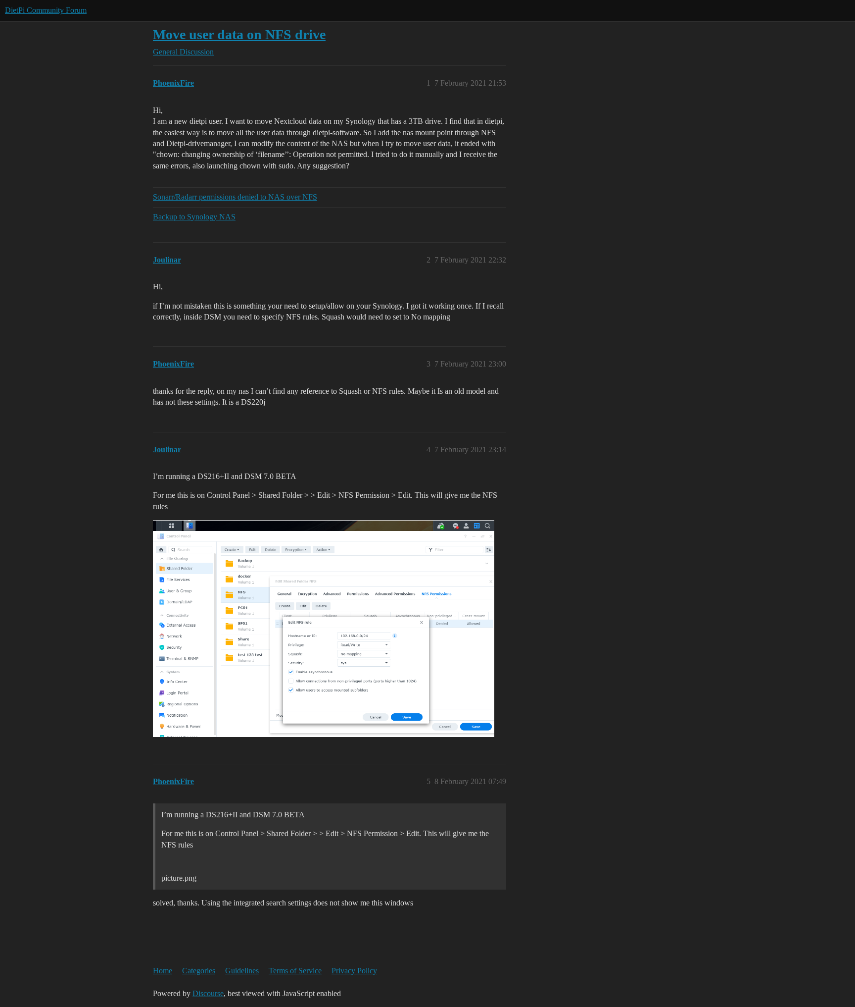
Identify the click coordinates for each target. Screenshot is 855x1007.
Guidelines (242, 970)
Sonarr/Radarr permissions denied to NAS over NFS (235, 197)
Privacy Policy (354, 970)
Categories (198, 970)
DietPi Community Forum (46, 10)
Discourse (208, 993)
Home (162, 970)
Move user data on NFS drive (239, 34)
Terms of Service (295, 970)
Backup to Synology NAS (194, 216)
